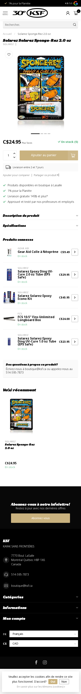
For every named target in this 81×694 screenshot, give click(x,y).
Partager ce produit (45, 175)
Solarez (8, 44)
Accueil (7, 34)
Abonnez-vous (40, 518)
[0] (76, 13)
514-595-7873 (20, 574)
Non (64, 681)
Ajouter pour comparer (16, 175)
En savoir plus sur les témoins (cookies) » (41, 686)
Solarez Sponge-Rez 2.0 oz (34, 34)
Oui (53, 681)
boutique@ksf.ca (21, 586)
